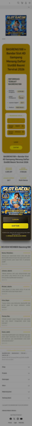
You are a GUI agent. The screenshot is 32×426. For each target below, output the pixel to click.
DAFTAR (15, 226)
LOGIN (16, 219)
